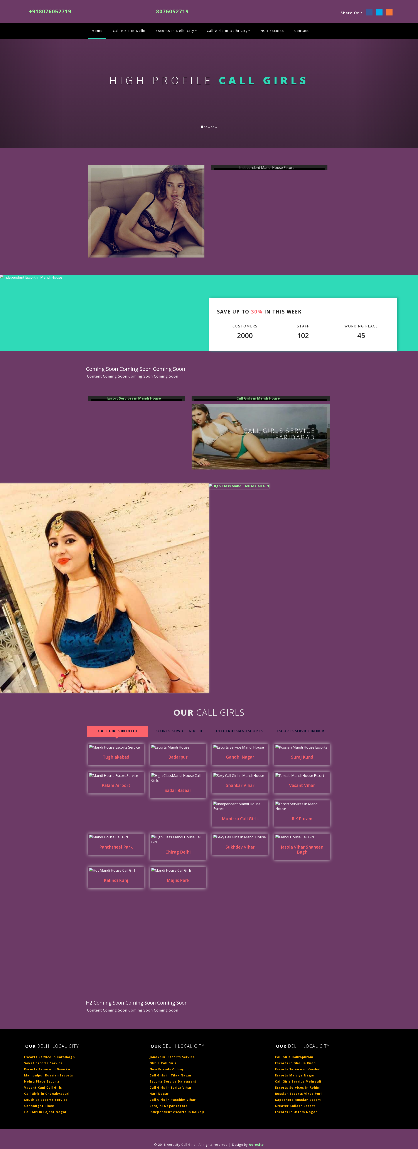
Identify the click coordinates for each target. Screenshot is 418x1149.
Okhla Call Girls (163, 1063)
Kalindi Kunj (116, 880)
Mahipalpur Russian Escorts (48, 1075)
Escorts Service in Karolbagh (49, 1057)
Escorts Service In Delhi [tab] (178, 731)
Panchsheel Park (116, 847)
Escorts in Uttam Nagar (296, 1112)
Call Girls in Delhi (129, 30)
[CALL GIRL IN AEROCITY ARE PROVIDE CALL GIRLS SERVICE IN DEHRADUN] (136, 398)
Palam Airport (116, 785)
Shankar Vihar (240, 785)
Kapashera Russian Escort (298, 1100)
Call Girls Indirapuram (294, 1057)
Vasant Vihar (302, 785)
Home (99, 30)
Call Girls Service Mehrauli (298, 1081)
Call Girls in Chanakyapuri (46, 1093)
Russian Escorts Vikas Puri (298, 1093)
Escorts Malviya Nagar (295, 1075)
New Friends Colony (167, 1069)
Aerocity (256, 1144)
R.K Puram (302, 819)
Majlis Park (178, 880)
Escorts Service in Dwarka (47, 1069)
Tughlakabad (116, 757)
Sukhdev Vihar (240, 847)
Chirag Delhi (178, 852)
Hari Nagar (159, 1093)
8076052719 (172, 11)
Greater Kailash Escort (295, 1106)
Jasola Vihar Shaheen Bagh (302, 849)
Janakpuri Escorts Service (172, 1057)
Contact (301, 30)
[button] (31, 93)
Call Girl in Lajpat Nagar (45, 1112)
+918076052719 (49, 11)
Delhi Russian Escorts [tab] (239, 731)
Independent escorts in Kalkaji (177, 1112)
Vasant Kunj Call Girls (43, 1087)
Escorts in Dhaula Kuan (295, 1063)
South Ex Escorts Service (46, 1100)
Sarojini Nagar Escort (168, 1106)
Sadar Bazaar (178, 790)
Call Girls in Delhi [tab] (117, 731)
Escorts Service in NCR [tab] (300, 731)
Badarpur (178, 757)
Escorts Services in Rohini (297, 1087)
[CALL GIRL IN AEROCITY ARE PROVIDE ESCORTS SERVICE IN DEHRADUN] (261, 398)
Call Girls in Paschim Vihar (173, 1100)
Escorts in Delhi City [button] (175, 30)
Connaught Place (39, 1106)
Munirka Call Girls (240, 819)
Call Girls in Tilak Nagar (171, 1075)
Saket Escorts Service (43, 1063)
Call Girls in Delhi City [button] (227, 30)
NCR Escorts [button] (272, 30)
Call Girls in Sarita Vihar (171, 1087)
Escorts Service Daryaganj (173, 1081)
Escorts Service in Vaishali (298, 1069)
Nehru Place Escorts (42, 1081)
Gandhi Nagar (240, 757)
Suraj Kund (302, 757)
